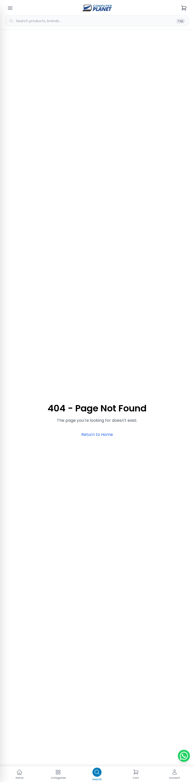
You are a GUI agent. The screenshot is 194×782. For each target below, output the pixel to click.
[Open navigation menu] (10, 8)
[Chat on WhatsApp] (184, 756)
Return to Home (97, 434)
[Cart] (184, 8)
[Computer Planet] (97, 8)
